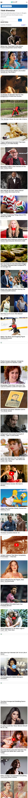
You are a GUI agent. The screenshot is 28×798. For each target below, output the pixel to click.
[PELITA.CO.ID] (14, 2)
